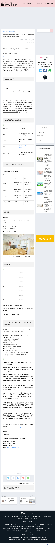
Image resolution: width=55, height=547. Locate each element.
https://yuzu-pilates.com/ (13, 447)
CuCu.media (41, 138)
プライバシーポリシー (27, 516)
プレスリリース (30, 483)
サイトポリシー (38, 516)
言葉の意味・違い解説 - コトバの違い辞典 (37, 539)
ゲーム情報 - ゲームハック (17, 526)
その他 (39, 140)
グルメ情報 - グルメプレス (10, 524)
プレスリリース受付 (48, 3)
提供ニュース (40, 135)
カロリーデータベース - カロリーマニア (19, 537)
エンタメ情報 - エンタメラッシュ (26, 524)
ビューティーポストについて (28, 3)
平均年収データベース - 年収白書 (38, 537)
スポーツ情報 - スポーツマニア (11, 528)
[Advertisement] (27, 17)
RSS (45, 79)
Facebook (45, 72)
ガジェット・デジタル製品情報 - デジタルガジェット (38, 530)
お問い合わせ (39, 3)
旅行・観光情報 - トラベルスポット (44, 528)
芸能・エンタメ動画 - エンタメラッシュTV (28, 532)
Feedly (49, 72)
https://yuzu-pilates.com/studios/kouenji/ (14, 427)
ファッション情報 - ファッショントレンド (35, 526)
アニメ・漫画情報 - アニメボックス (44, 524)
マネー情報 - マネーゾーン (27, 528)
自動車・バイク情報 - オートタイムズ (14, 530)
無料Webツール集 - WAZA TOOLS (17, 539)
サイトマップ (34, 518)
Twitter (41, 72)
